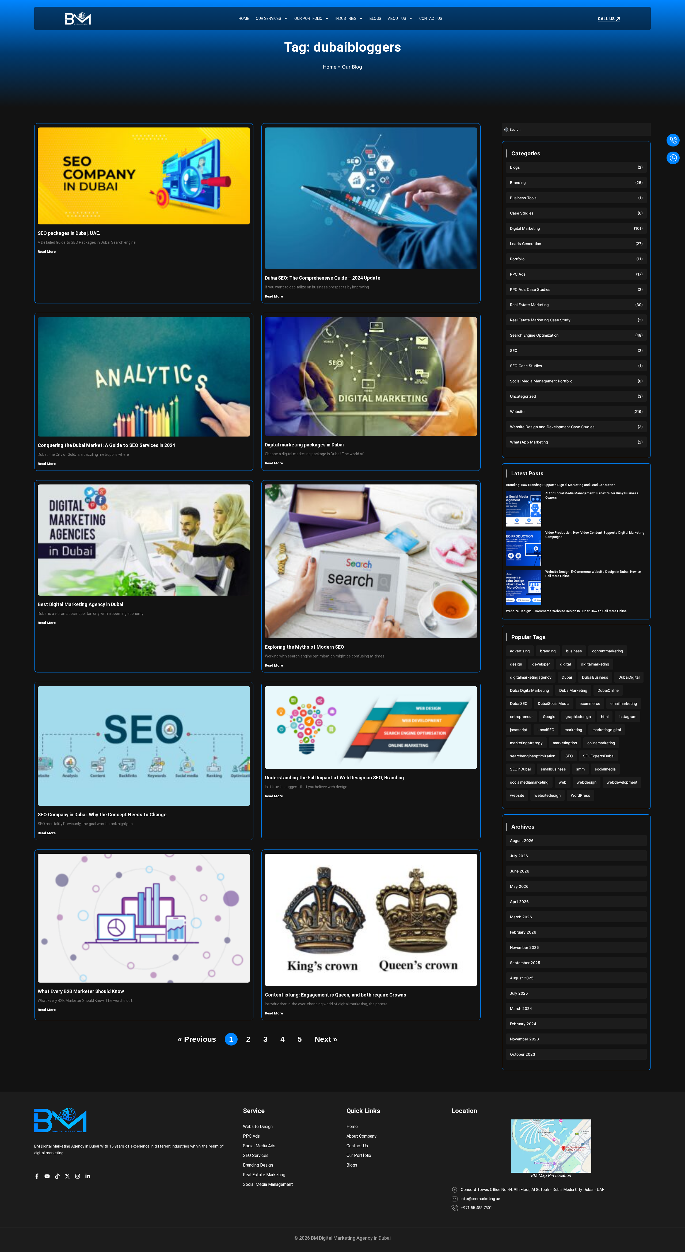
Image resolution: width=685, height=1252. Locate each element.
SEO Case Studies (526, 365)
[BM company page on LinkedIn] (89, 1176)
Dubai (567, 677)
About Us (397, 18)
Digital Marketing (525, 228)
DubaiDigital (629, 677)
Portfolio (517, 259)
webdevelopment (622, 782)
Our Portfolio (308, 18)
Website (517, 411)
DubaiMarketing (573, 690)
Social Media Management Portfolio (541, 381)
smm (580, 769)
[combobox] (576, 129)
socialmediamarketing (529, 782)
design (516, 664)
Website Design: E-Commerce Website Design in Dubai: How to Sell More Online (566, 611)
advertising (520, 651)
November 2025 (524, 947)
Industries (346, 18)
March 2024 (521, 1008)
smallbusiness (553, 769)
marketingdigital (606, 729)
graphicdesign (578, 716)
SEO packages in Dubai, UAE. (69, 233)
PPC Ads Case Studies (530, 289)
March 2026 (521, 917)
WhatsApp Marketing (529, 442)
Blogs (375, 18)
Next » (326, 1039)
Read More (47, 252)
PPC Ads (518, 274)
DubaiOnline (608, 690)
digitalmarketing (595, 664)
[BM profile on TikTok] (59, 1176)
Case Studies (522, 213)
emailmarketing (623, 703)
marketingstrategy (526, 742)
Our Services (268, 18)
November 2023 (524, 1039)
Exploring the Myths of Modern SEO (304, 647)
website (517, 795)
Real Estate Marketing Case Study (540, 320)
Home (244, 18)
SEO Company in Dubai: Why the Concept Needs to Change (102, 814)
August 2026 (522, 840)
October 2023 (522, 1054)
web (562, 782)
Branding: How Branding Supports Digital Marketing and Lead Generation (560, 485)
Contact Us (430, 18)
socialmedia (605, 769)
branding (548, 651)
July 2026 (519, 856)
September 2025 (525, 962)
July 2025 (519, 993)
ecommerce (590, 703)
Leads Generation (525, 243)
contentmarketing (607, 651)
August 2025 (522, 978)
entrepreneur (521, 716)
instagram (627, 716)
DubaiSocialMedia (553, 703)
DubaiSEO (519, 703)
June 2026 (519, 871)
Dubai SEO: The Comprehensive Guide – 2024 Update (322, 278)
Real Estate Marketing (529, 304)
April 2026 (519, 901)
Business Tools (523, 197)
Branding (518, 182)
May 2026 (519, 886)
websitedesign (547, 795)
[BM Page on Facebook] (38, 1176)
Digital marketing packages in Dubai (304, 445)
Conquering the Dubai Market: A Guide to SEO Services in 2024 (106, 445)
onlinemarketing (601, 742)
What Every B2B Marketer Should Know (81, 991)
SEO (513, 350)
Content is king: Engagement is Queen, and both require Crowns (335, 995)
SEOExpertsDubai (598, 756)
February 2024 (523, 1023)
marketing (573, 729)
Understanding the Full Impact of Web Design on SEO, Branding (334, 777)
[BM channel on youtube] (48, 1176)
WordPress (580, 795)
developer (541, 664)
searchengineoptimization (532, 756)
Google (549, 716)
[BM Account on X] (69, 1176)
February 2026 (523, 932)
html (604, 716)
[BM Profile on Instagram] (79, 1176)
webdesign (586, 782)
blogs (515, 167)
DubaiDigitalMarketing (529, 690)
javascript (518, 729)
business (574, 651)
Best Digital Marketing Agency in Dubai (80, 604)
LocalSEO (546, 729)
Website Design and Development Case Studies (552, 426)
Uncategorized (523, 396)
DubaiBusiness (595, 677)
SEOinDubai (520, 769)
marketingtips (565, 742)
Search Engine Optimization (534, 335)
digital (565, 664)
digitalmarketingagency (530, 677)
